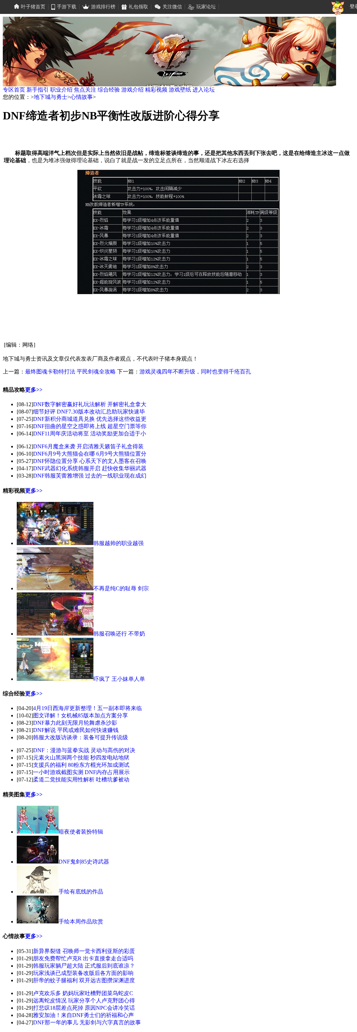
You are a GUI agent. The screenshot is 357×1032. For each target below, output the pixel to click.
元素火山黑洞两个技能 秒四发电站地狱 (81, 758)
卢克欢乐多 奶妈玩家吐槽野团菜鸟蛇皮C (83, 993)
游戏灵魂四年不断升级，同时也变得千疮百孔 (195, 372)
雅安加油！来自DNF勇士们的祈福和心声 (83, 1015)
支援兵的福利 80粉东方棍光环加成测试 (81, 765)
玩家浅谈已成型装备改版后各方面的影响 (83, 973)
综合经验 (109, 90)
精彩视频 (156, 90)
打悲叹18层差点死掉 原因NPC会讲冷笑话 (84, 1008)
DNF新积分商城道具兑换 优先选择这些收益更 (89, 419)
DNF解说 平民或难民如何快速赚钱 (76, 730)
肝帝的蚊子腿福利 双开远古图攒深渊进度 (84, 980)
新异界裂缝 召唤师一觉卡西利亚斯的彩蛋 (84, 951)
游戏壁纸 (180, 90)
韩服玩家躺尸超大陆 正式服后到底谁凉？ (84, 966)
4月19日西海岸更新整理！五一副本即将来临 (87, 708)
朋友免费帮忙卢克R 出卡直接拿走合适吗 (83, 958)
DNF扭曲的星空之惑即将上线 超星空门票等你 (89, 426)
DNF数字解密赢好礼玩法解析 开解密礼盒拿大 (89, 404)
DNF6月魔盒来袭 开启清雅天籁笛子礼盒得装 (88, 446)
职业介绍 (61, 90)
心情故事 (81, 97)
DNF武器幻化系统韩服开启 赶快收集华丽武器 (89, 468)
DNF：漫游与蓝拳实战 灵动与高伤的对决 (84, 750)
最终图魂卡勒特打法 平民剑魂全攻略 (70, 372)
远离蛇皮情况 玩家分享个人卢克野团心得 (84, 1000)
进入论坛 (203, 90)
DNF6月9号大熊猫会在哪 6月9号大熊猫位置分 (89, 454)
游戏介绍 (132, 90)
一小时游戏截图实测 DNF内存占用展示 (81, 772)
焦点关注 (85, 90)
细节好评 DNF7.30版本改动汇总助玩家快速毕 (89, 412)
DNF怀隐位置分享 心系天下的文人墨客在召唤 (89, 461)
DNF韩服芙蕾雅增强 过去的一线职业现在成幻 (89, 476)
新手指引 (37, 90)
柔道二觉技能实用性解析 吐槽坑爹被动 (81, 779)
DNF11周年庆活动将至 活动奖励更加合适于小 (89, 433)
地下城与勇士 (50, 97)
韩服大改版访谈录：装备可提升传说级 (80, 737)
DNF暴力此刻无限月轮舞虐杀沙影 (75, 723)
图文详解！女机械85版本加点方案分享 (80, 715)
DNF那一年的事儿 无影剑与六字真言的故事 (87, 1022)
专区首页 (14, 90)
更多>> (34, 390)
